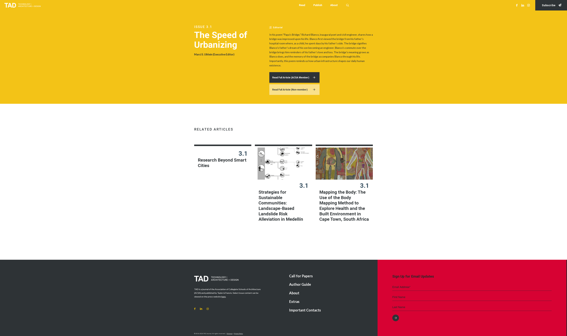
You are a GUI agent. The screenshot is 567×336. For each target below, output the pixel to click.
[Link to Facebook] (517, 5)
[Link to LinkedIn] (522, 5)
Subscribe (548, 5)
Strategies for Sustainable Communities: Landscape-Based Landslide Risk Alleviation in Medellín (281, 206)
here (223, 296)
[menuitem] (331, 276)
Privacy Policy (238, 333)
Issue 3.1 (203, 27)
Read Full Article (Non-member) (290, 89)
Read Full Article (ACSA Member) (290, 77)
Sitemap (229, 333)
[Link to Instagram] (528, 5)
